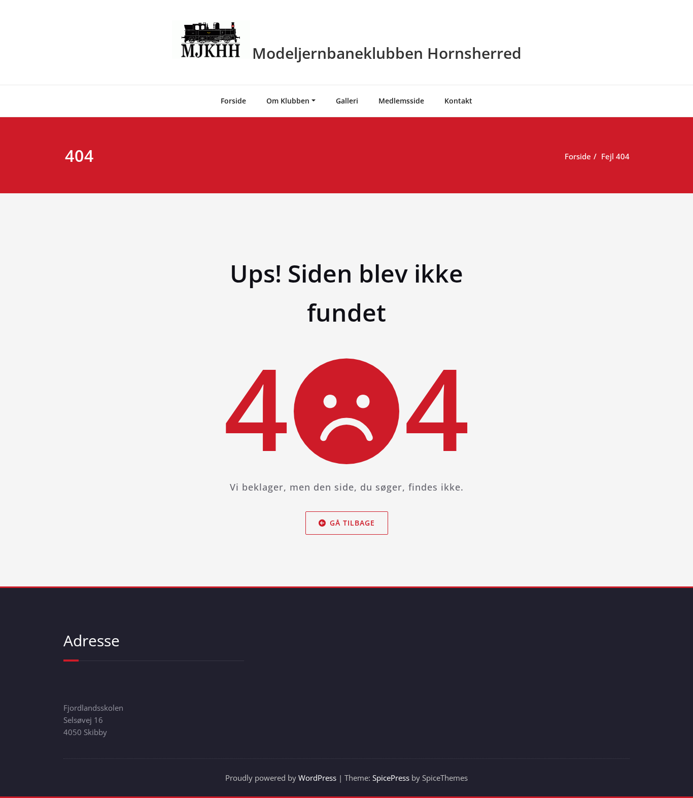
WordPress (317, 778)
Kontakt (458, 101)
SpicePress (390, 778)
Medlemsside (401, 101)
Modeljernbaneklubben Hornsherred (387, 53)
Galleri (347, 101)
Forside (233, 101)
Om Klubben (287, 101)
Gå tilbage (352, 522)
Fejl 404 (615, 156)
